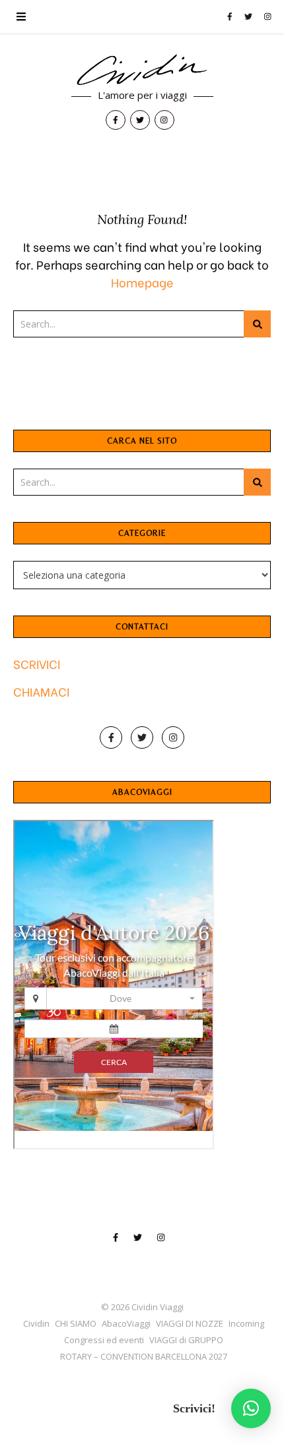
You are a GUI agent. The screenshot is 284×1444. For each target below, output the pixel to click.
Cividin (36, 1323)
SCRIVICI (36, 663)
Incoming (246, 1323)
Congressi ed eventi (104, 1340)
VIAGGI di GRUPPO (186, 1340)
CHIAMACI (41, 691)
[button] (251, 1408)
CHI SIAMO (75, 1323)
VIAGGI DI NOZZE (189, 1323)
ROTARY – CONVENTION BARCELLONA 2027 (143, 1356)
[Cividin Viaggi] (142, 70)
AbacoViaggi (126, 1323)
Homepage (142, 282)
